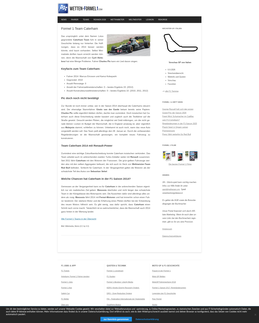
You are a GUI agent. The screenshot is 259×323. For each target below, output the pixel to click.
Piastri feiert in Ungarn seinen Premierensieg (175, 129)
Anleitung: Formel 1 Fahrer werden (75, 276)
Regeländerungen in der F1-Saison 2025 (179, 123)
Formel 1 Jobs (67, 282)
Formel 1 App (66, 288)
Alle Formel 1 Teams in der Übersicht (78, 219)
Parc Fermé (157, 299)
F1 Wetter (65, 299)
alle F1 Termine (172, 91)
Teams (86, 20)
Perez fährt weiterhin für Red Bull (176, 134)
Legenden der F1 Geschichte (164, 293)
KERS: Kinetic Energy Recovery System (123, 288)
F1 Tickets (65, 271)
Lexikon (150, 20)
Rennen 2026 (100, 20)
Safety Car (65, 293)
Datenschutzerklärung (171, 236)
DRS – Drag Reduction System (119, 293)
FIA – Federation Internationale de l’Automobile (126, 299)
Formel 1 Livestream (115, 271)
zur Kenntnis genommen (116, 319)
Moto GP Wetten (158, 276)
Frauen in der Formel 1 (161, 271)
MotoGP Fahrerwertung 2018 (164, 282)
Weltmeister (135, 20)
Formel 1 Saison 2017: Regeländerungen (169, 288)
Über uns (65, 305)
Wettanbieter (117, 20)
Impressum (167, 229)
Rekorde (162, 20)
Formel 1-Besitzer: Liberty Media (120, 282)
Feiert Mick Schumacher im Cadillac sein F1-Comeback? (178, 118)
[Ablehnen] (255, 314)
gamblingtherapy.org (171, 189)
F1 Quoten (111, 276)
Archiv (154, 305)
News (64, 20)
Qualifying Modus (114, 305)
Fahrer (74, 20)
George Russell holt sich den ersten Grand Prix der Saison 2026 (177, 111)
